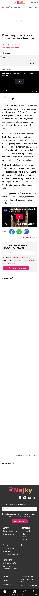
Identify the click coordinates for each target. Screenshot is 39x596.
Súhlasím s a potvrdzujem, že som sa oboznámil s (20, 515)
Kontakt (5, 580)
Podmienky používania (27, 576)
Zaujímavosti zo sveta (10, 48)
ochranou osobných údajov (23, 516)
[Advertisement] (19, 365)
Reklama (5, 576)
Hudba (23, 534)
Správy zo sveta (8, 534)
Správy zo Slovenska (10, 531)
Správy (9, 7)
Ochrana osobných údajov (27, 581)
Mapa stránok (7, 584)
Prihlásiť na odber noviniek (16, 268)
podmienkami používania (21, 257)
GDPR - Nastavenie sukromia (29, 586)
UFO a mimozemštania (10, 563)
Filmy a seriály (25, 531)
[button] (32, 2)
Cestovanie (25, 545)
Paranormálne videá (10, 569)
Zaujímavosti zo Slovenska (8, 549)
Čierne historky (8, 566)
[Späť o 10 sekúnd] (6, 91)
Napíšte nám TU (32, 455)
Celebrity (24, 540)
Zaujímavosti (8, 545)
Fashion (23, 537)
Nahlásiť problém (31, 237)
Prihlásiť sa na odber (19, 521)
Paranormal (7, 559)
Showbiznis (19, 7)
